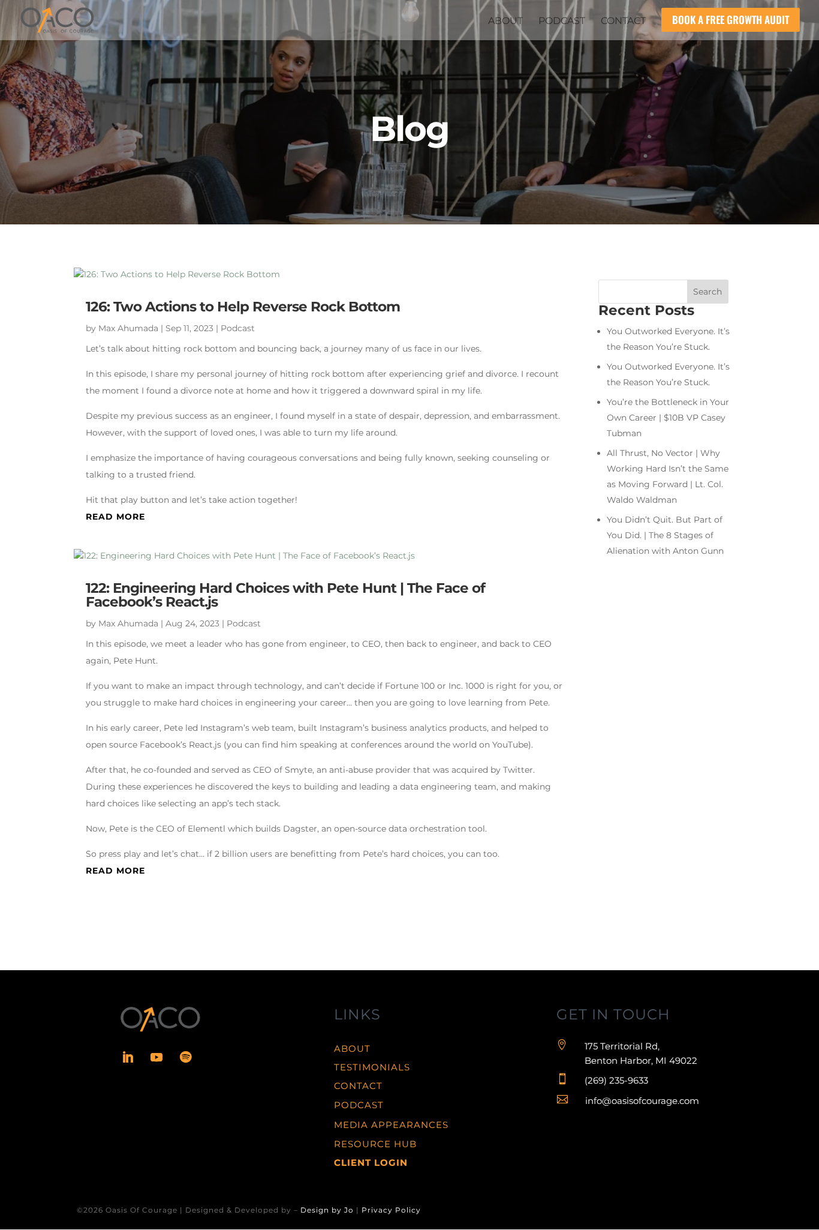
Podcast (238, 328)
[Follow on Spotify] (185, 1057)
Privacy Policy (391, 1209)
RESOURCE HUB (375, 1144)
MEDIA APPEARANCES (391, 1124)
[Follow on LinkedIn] (128, 1057)
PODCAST (359, 1105)
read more (115, 516)
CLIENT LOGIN (371, 1162)
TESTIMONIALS (372, 1067)
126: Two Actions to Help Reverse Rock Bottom (243, 306)
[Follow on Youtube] (156, 1057)
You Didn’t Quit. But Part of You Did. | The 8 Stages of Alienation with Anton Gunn (665, 535)
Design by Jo (327, 1209)
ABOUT (352, 1048)
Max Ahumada (128, 328)
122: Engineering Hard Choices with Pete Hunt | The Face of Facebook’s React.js (285, 595)
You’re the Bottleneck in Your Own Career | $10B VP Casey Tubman (668, 418)
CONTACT (358, 1085)
